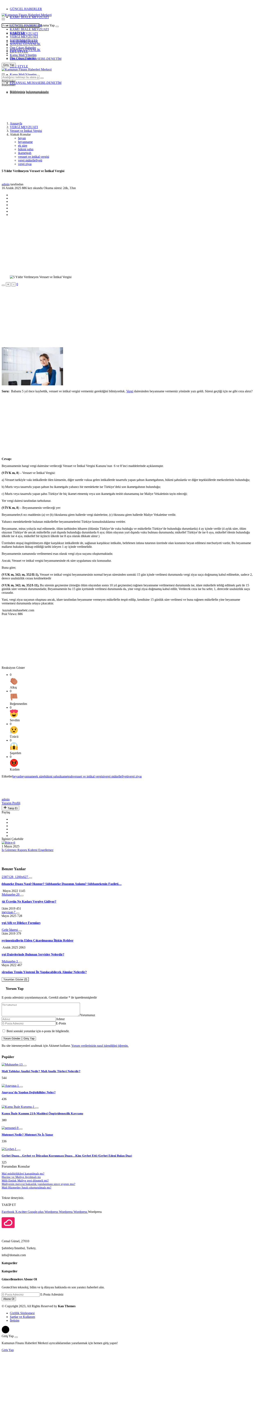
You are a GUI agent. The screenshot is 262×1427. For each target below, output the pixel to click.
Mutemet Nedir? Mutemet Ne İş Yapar (27, 1134)
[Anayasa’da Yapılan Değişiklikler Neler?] (11, 1085)
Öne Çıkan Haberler (23, 47)
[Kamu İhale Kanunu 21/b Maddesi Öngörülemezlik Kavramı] (18, 1106)
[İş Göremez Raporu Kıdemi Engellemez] (8, 842)
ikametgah (24, 153)
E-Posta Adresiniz (51, 1294)
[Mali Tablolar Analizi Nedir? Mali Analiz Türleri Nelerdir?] (12, 1064)
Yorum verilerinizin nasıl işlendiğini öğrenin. (100, 1045)
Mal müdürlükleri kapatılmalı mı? (23, 1173)
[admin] (11, 795)
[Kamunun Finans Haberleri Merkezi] (27, 15)
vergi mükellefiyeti (30, 160)
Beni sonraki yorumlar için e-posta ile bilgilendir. (38, 1031)
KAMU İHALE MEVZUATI (29, 17)
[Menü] (3, 19)
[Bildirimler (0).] (3, 82)
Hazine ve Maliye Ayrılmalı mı (21, 1177)
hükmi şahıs (25, 149)
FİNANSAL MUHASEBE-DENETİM (35, 59)
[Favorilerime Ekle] (3, 285)
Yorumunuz (87, 1015)
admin (6, 184)
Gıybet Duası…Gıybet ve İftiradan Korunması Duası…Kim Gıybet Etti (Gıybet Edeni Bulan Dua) (67, 1155)
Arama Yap (47, 25)
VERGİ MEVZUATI (24, 36)
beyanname (25, 142)
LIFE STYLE (19, 51)
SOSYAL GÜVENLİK (25, 44)
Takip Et (12, 808)
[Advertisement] (34, 107)
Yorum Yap (15, 988)
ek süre (22, 145)
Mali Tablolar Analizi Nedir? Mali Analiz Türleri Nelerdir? (41, 1071)
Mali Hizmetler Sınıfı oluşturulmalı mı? (26, 1187)
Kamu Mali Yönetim (23, 55)
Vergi (129, 391)
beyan (22, 138)
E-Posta (61, 1023)
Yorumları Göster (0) (15, 979)
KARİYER (17, 33)
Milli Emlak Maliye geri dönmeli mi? (25, 1180)
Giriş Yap (29, 1038)
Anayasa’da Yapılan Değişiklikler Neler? (29, 1092)
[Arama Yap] (3, 18)
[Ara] (57, 26)
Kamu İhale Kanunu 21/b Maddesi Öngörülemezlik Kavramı (42, 1113)
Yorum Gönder (11, 1038)
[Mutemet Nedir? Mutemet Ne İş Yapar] (10, 1128)
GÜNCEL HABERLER (26, 9)
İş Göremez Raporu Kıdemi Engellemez (27, 850)
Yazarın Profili (11, 803)
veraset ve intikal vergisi (33, 156)
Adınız (60, 1019)
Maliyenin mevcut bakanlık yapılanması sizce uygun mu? (38, 1184)
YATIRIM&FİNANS (24, 40)
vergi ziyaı (25, 164)
